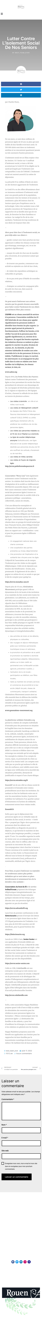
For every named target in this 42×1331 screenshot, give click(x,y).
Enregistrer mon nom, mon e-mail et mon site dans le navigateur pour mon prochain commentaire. (21, 1166)
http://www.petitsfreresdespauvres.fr (19, 466)
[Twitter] (17, 1261)
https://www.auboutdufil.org (16, 908)
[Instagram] (25, 1261)
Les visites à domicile (18, 401)
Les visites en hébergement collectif (24, 408)
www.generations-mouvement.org (19, 710)
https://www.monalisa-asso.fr (17, 582)
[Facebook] (12, 1261)
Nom (4, 1125)
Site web (5, 1151)
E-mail (5, 1138)
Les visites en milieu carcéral (21, 457)
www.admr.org (11, 372)
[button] (1, 14)
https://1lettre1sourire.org (15, 934)
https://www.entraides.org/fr (16, 780)
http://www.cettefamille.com (16, 995)
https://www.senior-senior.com (17, 963)
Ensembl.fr (9, 809)
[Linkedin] (21, 1261)
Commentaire (8, 1099)
